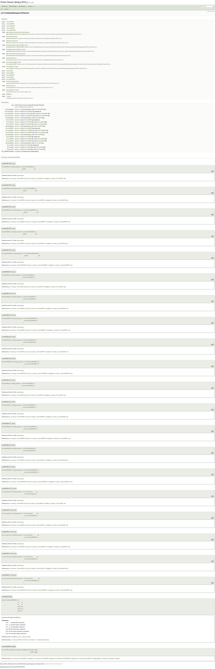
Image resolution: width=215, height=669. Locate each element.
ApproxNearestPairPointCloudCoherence (18, 32)
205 (12, 370)
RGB (21, 107)
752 (12, 197)
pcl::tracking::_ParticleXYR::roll (36, 178)
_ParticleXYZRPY (11, 30)
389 (12, 348)
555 (12, 543)
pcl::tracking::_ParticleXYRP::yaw (59, 200)
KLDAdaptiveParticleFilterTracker (16, 49)
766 (12, 305)
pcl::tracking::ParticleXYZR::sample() (43, 658)
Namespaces (22, 6)
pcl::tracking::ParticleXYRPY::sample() (64, 658)
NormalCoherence (11, 58)
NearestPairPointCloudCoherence (16, 53)
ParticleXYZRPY (10, 79)
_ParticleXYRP (10, 24)
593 (12, 435)
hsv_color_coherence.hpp (23, 636)
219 (12, 478)
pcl (1, 9)
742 (12, 522)
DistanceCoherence (11, 36)
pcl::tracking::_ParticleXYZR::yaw (59, 243)
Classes (30, 6)
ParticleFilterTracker (12, 66)
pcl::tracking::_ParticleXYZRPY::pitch (19, 265)
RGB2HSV (17, 105)
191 (12, 262)
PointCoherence (10, 85)
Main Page (4, 6)
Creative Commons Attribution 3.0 (53, 664)
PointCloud (37, 47)
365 (12, 565)
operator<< (18, 109)
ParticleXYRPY (10, 75)
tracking (6, 9)
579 (12, 327)
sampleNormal (19, 151)
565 (12, 218)
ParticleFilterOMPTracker (13, 62)
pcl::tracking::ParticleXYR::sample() (109, 658)
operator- (17, 115)
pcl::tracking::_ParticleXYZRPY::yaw (62, 265)
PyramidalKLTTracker (12, 90)
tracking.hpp (20, 175)
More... (80, 34)
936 (12, 175)
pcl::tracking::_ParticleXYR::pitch (18, 178)
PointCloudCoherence (12, 81)
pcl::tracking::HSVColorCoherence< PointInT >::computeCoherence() (29, 639)
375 (12, 240)
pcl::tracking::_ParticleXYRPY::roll (38, 221)
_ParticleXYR (10, 21)
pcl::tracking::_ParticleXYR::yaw (57, 178)
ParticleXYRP (10, 73)
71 (11, 636)
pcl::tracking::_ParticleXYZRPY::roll (40, 265)
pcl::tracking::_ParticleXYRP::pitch (18, 200)
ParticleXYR (9, 71)
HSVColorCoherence (12, 41)
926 (12, 500)
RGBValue (9, 94)
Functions (213, 11)
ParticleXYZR (10, 77)
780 (12, 413)
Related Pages (13, 6)
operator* (17, 111)
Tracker (8, 96)
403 (12, 457)
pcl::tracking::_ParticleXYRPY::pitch (19, 221)
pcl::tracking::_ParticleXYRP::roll (37, 200)
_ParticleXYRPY (10, 26)
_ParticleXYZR (10, 28)
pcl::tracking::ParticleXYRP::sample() (86, 658)
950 (12, 283)
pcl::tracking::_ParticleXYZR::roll (37, 243)
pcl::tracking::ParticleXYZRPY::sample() (21, 658)
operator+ (17, 113)
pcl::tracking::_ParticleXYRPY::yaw (60, 221)
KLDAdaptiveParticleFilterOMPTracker (17, 45)
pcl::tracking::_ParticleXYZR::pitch (18, 243)
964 (12, 392)
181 (12, 587)
